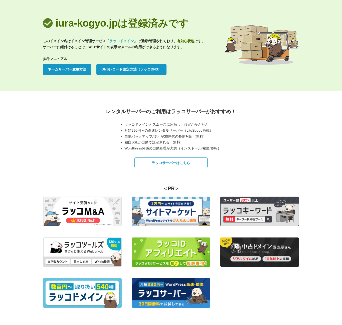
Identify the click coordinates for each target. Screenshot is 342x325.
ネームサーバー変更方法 (67, 69)
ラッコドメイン (121, 41)
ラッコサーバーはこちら (171, 163)
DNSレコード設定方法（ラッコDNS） (131, 69)
